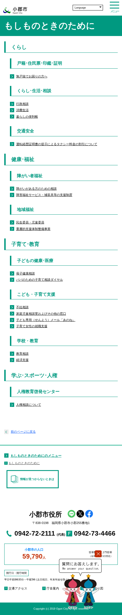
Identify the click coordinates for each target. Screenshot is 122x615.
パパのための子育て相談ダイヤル (39, 279)
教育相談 (22, 353)
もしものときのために (24, 463)
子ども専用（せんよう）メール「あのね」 (45, 320)
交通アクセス (18, 588)
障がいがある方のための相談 (36, 188)
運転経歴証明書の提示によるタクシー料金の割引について (56, 144)
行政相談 (22, 103)
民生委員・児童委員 (30, 222)
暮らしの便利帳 (27, 116)
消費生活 (22, 110)
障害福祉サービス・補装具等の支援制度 (44, 194)
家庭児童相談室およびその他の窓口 (41, 313)
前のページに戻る (23, 431)
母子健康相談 (25, 273)
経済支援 (22, 360)
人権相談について (28, 404)
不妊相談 (22, 307)
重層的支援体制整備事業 (33, 229)
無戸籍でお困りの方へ (31, 76)
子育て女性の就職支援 (31, 326)
